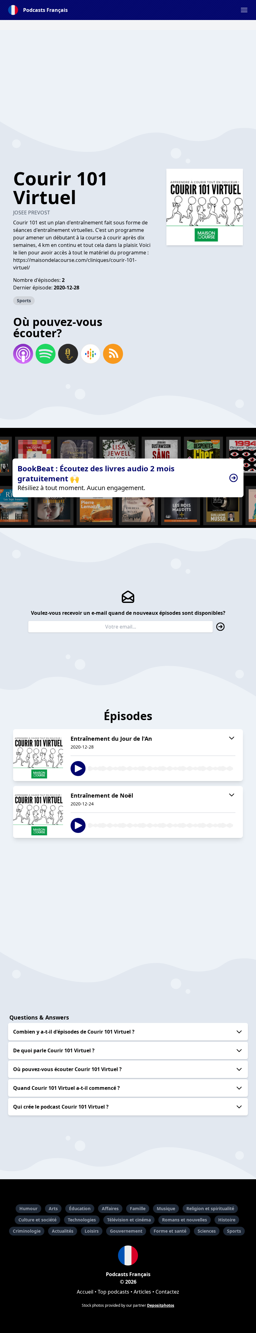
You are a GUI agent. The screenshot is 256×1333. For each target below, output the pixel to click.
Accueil (85, 1291)
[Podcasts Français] (128, 1255)
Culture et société (37, 1220)
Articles (142, 1291)
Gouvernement (126, 1231)
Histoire (226, 1220)
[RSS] (113, 354)
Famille (137, 1208)
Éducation (80, 1208)
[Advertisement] (128, 74)
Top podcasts (113, 1291)
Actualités (62, 1231)
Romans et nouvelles (184, 1220)
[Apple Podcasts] (23, 354)
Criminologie (27, 1231)
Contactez (167, 1291)
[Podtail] (68, 354)
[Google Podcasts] (90, 354)
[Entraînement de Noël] (38, 812)
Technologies (82, 1220)
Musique (166, 1208)
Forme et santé (170, 1231)
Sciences (207, 1231)
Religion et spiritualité (210, 1208)
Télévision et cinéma (129, 1220)
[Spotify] (45, 354)
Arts (53, 1208)
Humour (28, 1208)
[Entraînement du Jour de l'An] (38, 755)
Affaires (110, 1208)
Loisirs (92, 1231)
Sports (24, 300)
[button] (244, 10)
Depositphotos (160, 1305)
